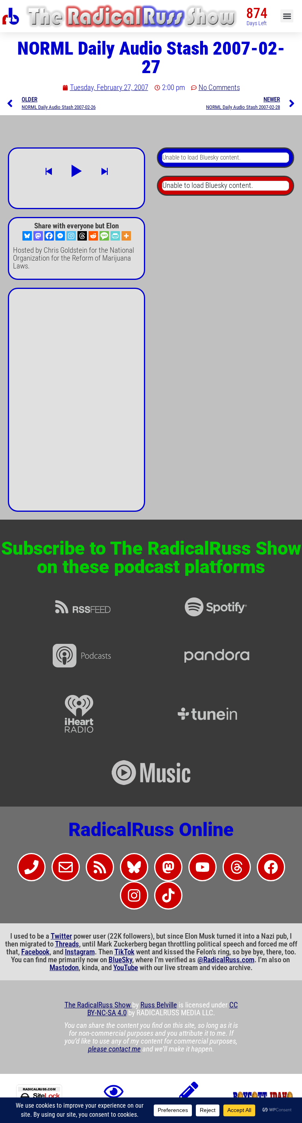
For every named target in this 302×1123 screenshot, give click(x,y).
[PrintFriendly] (115, 236)
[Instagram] (71, 236)
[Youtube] (202, 867)
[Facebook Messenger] (60, 236)
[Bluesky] (27, 236)
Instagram (80, 952)
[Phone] (31, 867)
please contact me (114, 1049)
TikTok (124, 952)
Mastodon (64, 967)
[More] (126, 236)
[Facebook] (49, 236)
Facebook (35, 952)
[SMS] (104, 236)
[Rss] (100, 867)
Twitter (61, 936)
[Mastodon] (38, 236)
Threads (67, 944)
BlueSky (120, 960)
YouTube (125, 967)
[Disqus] (76, 403)
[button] (286, 15)
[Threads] (82, 236)
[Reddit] (93, 236)
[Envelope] (66, 867)
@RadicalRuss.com (225, 960)
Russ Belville (158, 1005)
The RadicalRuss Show (98, 1005)
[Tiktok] (168, 895)
